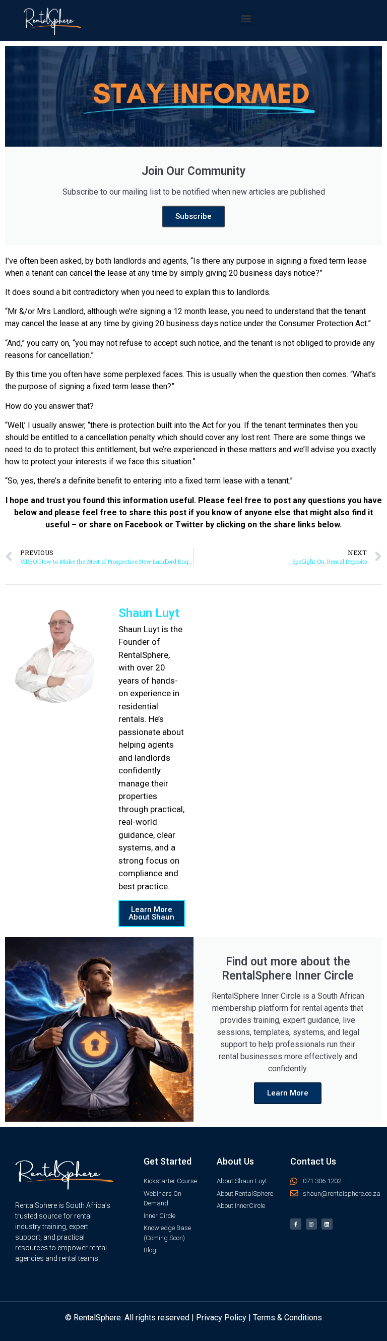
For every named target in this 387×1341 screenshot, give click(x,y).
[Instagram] (311, 1224)
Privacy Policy (221, 1317)
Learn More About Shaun (151, 913)
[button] (246, 18)
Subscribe (193, 216)
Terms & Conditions (287, 1317)
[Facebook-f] (295, 1224)
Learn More (287, 1093)
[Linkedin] (327, 1224)
